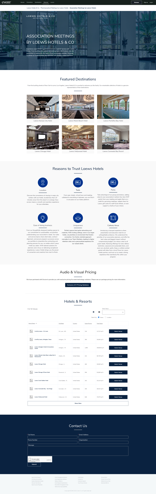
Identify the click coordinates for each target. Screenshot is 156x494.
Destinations (38, 2)
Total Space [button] (100, 323)
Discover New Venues (36, 483)
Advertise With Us (105, 483)
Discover (46, 2)
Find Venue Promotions (37, 479)
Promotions (30, 2)
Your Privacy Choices (82, 483)
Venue (101, 317)
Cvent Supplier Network (6, 2)
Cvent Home (80, 477)
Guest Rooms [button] (88, 323)
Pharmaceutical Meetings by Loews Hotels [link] (54, 8)
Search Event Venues (36, 477)
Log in (151, 2)
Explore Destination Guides (37, 481)
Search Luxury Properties (37, 484)
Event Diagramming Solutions (61, 483)
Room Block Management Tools (61, 484)
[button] (136, 2)
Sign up (146, 2)
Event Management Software (61, 477)
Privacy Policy (104, 477)
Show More (78, 403)
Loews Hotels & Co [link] (33, 8)
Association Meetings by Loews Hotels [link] (83, 8)
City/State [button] (61, 323)
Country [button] (75, 323)
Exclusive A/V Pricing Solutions (78, 285)
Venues (22, 2)
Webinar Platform (58, 481)
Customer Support (82, 481)
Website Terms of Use (105, 481)
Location (109, 317)
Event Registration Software (61, 479)
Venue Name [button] (32, 323)
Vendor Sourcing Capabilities (61, 486)
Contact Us (80, 479)
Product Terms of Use (105, 479)
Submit (34, 464)
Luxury (52, 2)
